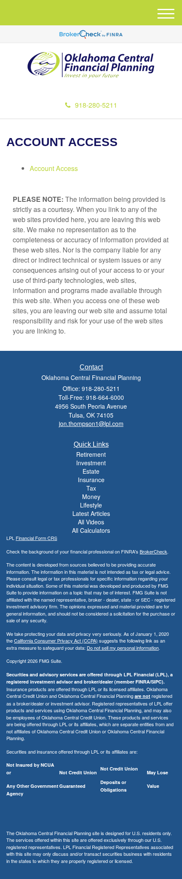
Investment (91, 462)
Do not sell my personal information (123, 647)
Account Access (54, 168)
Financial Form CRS (36, 537)
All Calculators (91, 530)
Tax (91, 488)
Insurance (91, 479)
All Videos (91, 522)
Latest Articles (91, 513)
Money (91, 496)
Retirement (91, 454)
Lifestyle (91, 505)
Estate (91, 471)
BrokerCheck (153, 551)
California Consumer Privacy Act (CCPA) (56, 640)
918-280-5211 (96, 105)
